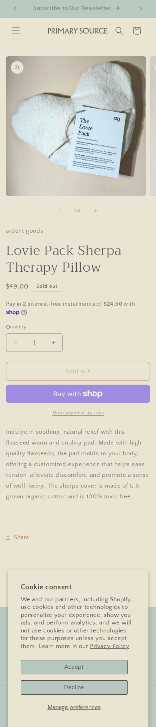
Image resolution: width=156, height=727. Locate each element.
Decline (74, 687)
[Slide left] (60, 210)
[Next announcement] (141, 9)
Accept (74, 667)
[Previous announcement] (15, 9)
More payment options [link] (78, 412)
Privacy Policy (109, 646)
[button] (16, 31)
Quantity (16, 327)
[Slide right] (95, 210)
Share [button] (21, 537)
